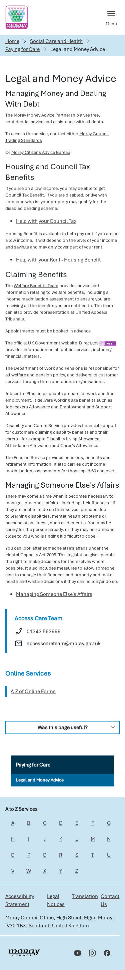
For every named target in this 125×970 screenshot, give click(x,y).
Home (12, 41)
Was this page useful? (63, 727)
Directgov (88, 343)
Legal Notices (56, 900)
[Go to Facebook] (107, 953)
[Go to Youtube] (77, 953)
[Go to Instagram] (92, 953)
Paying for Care (22, 49)
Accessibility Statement (19, 900)
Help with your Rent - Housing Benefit (58, 259)
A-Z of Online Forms (33, 691)
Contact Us (110, 900)
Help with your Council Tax (46, 221)
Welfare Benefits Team (36, 285)
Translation (85, 896)
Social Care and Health (56, 41)
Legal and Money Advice (40, 780)
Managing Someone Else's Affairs (54, 594)
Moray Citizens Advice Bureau (40, 152)
